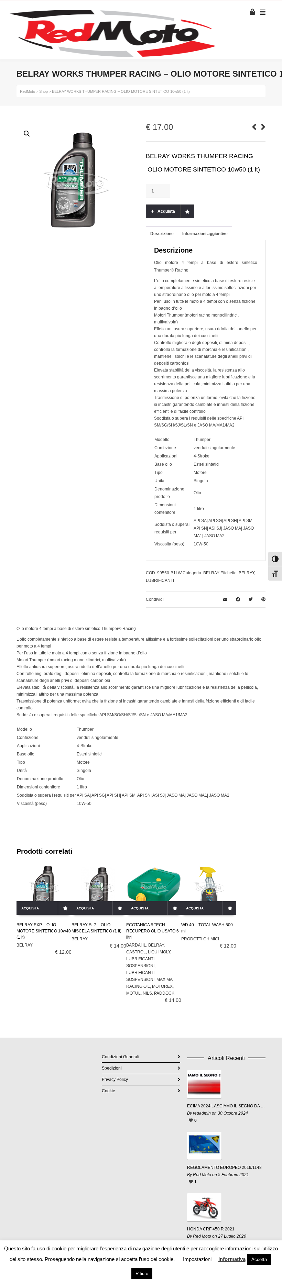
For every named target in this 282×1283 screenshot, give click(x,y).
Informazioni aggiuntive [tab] (205, 233)
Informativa (232, 1259)
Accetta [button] (259, 1259)
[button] (27, 134)
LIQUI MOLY (159, 952)
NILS (147, 993)
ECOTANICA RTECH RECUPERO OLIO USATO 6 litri (152, 931)
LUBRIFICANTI (160, 580)
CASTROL (136, 952)
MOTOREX (162, 986)
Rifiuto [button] (141, 1273)
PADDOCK (164, 993)
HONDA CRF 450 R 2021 (211, 1229)
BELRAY (211, 573)
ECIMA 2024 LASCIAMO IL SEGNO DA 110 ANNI (226, 1106)
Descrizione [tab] (162, 233)
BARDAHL (136, 945)
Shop (43, 91)
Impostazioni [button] (197, 1259)
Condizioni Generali (120, 1056)
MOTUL (133, 993)
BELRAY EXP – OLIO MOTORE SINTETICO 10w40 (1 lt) (44, 931)
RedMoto (27, 91)
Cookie (108, 1090)
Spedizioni (112, 1068)
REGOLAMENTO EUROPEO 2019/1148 (224, 1167)
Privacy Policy (115, 1079)
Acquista (166, 211)
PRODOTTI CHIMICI (200, 939)
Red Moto (202, 1174)
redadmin (202, 1113)
